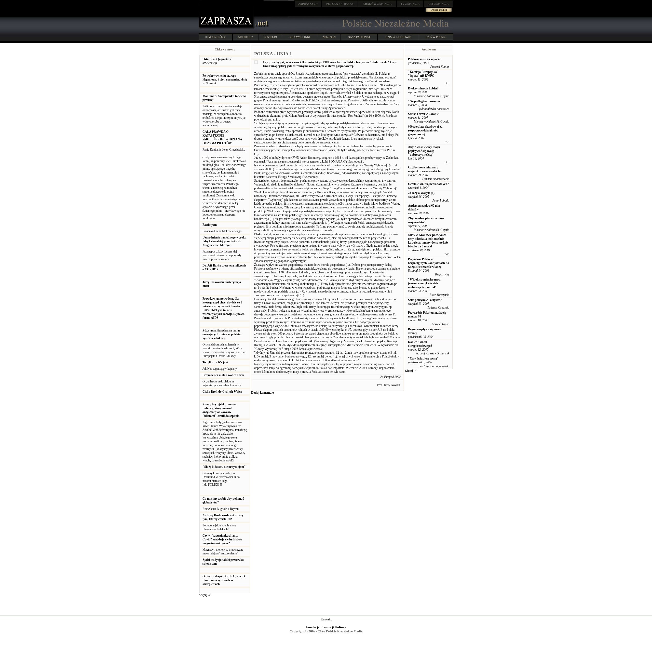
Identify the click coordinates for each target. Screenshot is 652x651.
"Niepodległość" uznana (424, 101)
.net (308, 3)
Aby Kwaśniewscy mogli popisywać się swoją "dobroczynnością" (424, 150)
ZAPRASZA (339, 3)
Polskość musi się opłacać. (425, 59)
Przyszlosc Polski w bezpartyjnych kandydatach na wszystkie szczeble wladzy (428, 263)
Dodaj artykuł (439, 9)
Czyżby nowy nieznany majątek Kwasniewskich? (424, 169)
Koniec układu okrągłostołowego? (420, 344)
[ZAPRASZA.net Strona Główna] (227, 28)
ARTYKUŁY (245, 36)
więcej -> (205, 595)
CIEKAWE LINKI (299, 36)
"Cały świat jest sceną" (423, 358)
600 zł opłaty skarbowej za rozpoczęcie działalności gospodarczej (425, 130)
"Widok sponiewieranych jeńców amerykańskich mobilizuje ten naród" (424, 283)
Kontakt (326, 619)
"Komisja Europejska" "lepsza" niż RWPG (423, 73)
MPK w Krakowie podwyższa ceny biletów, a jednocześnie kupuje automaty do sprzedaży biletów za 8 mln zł (428, 240)
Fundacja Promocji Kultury (326, 627)
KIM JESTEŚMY (215, 36)
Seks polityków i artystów (425, 300)
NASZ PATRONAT (359, 36)
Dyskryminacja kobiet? (423, 88)
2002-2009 (329, 36)
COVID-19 (270, 36)
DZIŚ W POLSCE (436, 36)
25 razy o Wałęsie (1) (421, 193)
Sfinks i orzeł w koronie (423, 114)
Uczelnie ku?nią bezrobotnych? (428, 184)
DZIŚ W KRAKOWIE (398, 36)
